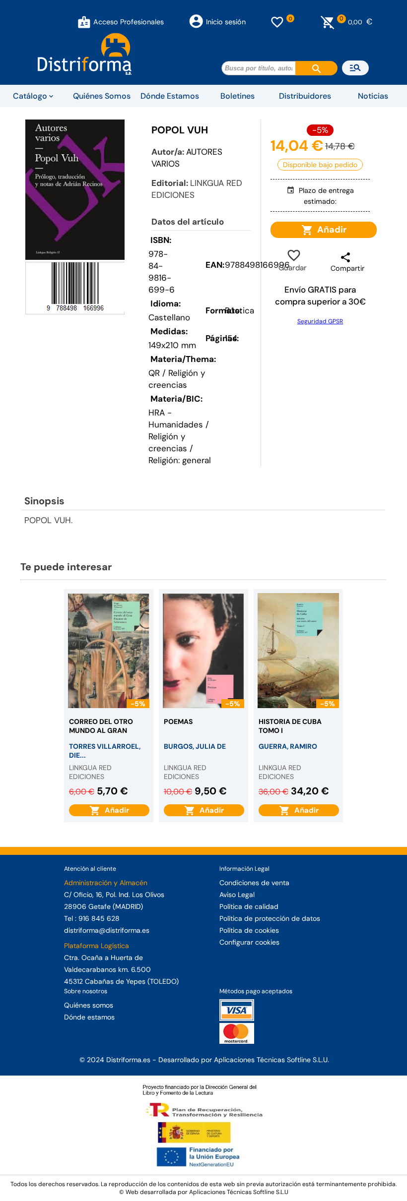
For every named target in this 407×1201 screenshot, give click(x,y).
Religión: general (179, 460)
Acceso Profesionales (128, 21)
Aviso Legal (237, 894)
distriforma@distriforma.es (106, 930)
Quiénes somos (88, 1005)
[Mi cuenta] (84, 21)
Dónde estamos (89, 1017)
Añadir (329, 230)
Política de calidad (248, 906)
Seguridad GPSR (320, 321)
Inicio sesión (226, 21)
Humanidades (175, 424)
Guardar (292, 261)
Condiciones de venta (254, 882)
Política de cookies (249, 930)
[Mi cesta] (328, 21)
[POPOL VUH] (75, 190)
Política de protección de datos (269, 918)
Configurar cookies (249, 942)
